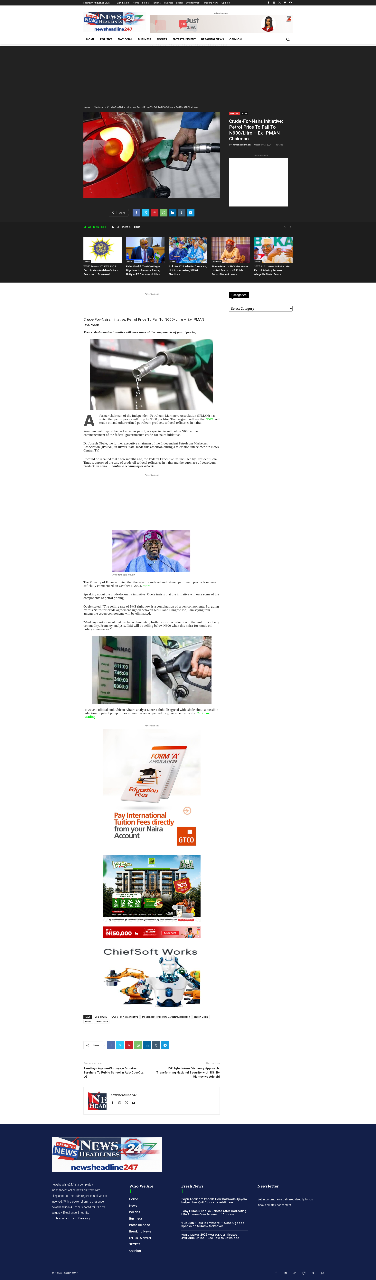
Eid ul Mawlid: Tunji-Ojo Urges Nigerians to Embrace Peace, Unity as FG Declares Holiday (143, 270)
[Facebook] (268, 3)
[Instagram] (274, 3)
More (146, 586)
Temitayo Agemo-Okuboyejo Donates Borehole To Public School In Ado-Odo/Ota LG (113, 1072)
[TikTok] (294, 1273)
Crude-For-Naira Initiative (124, 1016)
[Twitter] (279, 3)
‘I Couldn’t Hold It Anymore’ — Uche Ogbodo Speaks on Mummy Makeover (212, 1224)
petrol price (102, 1021)
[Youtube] (290, 3)
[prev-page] (285, 226)
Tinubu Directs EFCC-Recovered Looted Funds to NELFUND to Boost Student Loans (230, 270)
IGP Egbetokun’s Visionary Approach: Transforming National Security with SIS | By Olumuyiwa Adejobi (188, 1072)
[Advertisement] (188, 73)
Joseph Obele (201, 1016)
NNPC (209, 419)
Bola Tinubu (101, 1016)
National (98, 107)
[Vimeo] (285, 3)
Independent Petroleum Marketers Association (166, 1016)
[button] (288, 39)
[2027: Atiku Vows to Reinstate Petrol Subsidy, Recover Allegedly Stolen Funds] (273, 250)
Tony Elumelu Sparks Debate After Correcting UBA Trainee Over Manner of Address (213, 1212)
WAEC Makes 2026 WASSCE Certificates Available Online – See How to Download (100, 270)
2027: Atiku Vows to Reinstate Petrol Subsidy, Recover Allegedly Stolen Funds (271, 270)
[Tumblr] (181, 212)
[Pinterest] (154, 212)
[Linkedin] (172, 212)
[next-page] (291, 226)
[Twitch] (304, 1273)
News (244, 113)
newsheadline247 (242, 144)
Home (86, 107)
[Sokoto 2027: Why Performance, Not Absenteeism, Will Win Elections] (188, 250)
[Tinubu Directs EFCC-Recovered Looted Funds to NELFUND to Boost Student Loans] (231, 250)
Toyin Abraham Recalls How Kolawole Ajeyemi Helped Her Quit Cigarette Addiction (214, 1200)
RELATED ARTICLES (95, 227)
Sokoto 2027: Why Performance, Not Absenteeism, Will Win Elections (188, 270)
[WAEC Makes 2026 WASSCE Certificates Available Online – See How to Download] (102, 250)
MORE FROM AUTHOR (126, 227)
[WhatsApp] (163, 212)
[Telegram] (190, 212)
